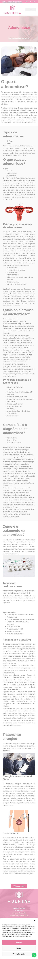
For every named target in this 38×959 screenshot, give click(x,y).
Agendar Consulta (19, 913)
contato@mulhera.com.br (19, 915)
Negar (19, 948)
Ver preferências (19, 954)
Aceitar (19, 942)
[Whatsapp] (34, 1)
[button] (35, 921)
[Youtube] (26, 1)
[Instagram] (30, 1)
